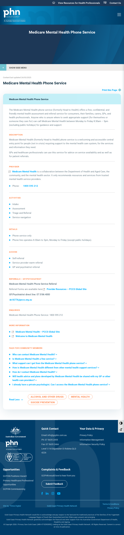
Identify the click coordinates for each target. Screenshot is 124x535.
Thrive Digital (15, 506)
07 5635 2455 (51, 440)
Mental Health (80, 396)
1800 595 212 (30, 186)
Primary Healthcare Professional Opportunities (18, 482)
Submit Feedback (54, 484)
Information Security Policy (92, 444)
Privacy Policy (86, 435)
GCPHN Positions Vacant (15, 476)
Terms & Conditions (111, 504)
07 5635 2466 (52, 444)
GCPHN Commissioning (14, 489)
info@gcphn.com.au (57, 435)
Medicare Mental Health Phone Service (28, 99)
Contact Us (115, 3)
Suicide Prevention (43, 402)
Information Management (92, 440)
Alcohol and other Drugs (47, 396)
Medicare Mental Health (24, 171)
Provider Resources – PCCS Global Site (66, 289)
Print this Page (109, 90)
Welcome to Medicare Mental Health (34, 336)
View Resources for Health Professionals (79, 3)
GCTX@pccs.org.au (22, 299)
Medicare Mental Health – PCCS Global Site (38, 331)
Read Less (14, 399)
